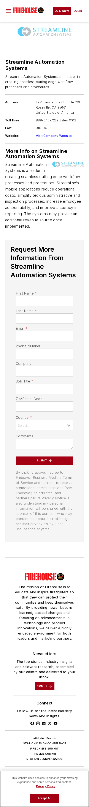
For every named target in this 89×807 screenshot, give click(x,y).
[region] (44, 789)
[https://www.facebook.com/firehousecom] (32, 723)
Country (24, 417)
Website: (12, 136)
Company (24, 363)
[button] (8, 11)
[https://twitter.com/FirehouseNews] (50, 723)
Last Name (26, 311)
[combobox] (44, 425)
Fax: (8, 128)
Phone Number (28, 346)
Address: (12, 102)
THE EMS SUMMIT (44, 753)
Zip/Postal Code (29, 399)
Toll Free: (12, 120)
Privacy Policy (45, 786)
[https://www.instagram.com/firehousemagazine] (38, 723)
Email (21, 328)
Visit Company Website (54, 136)
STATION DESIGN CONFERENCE (44, 743)
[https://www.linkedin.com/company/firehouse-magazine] (44, 723)
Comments (24, 436)
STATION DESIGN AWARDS (44, 758)
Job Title (24, 381)
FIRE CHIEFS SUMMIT (44, 748)
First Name (26, 293)
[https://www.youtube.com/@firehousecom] (55, 723)
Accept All (44, 798)
